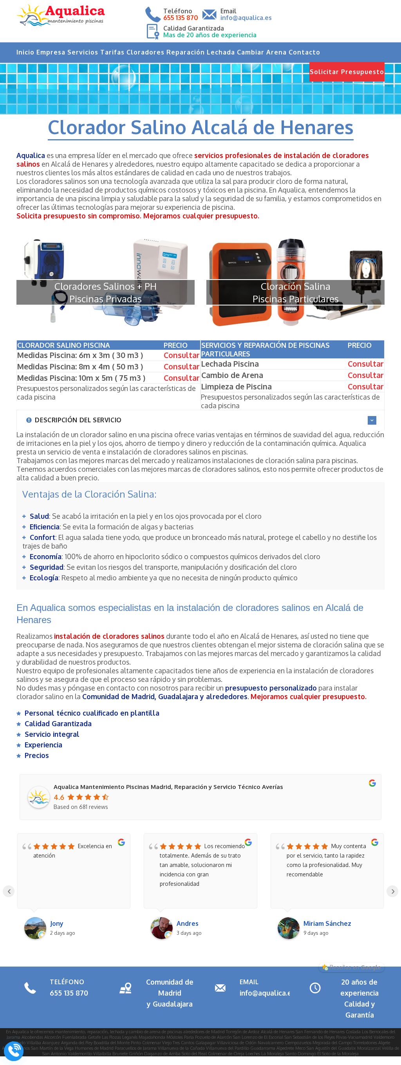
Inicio (25, 52)
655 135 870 (69, 993)
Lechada (221, 52)
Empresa (50, 52)
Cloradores (145, 52)
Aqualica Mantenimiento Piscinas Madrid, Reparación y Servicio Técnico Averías (168, 787)
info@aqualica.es (267, 993)
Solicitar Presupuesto (347, 72)
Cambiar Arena (262, 52)
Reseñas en (355, 967)
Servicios (82, 52)
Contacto (304, 52)
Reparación (185, 52)
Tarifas (112, 52)
